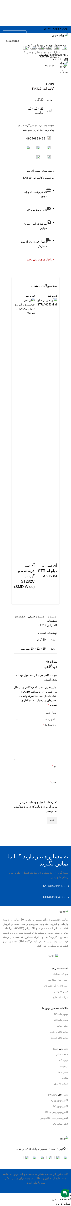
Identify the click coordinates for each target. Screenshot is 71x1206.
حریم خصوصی (61, 991)
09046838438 (35, 138)
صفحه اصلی (62, 1054)
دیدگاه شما (50, 725)
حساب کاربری (61, 1083)
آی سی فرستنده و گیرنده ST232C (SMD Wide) (24, 576)
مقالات (65, 1077)
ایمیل (53, 782)
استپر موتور (62, 1025)
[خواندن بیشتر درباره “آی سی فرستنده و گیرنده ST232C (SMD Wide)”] (24, 598)
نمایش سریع (52, 559)
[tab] (52, 616)
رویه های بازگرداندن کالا (56, 985)
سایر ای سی (33, 52)
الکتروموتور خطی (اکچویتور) (54, 1118)
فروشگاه (63, 1060)
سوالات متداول (60, 974)
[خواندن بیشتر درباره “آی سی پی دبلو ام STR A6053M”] (46, 587)
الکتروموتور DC (60, 1123)
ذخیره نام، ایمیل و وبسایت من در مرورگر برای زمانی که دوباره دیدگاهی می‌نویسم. (35, 806)
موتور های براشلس (58, 1031)
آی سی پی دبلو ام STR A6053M (47, 570)
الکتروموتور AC (60, 1106)
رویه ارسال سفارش (58, 979)
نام (54, 766)
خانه (57, 47)
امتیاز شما (51, 712)
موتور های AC (61, 1020)
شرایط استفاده (60, 997)
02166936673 (13, 34)
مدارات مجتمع (51, 52)
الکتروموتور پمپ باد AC (56, 1112)
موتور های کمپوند (59, 1037)
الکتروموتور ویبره (59, 1100)
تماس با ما (63, 1072)
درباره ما (64, 1066)
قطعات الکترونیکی (41, 47)
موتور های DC (61, 1014)
